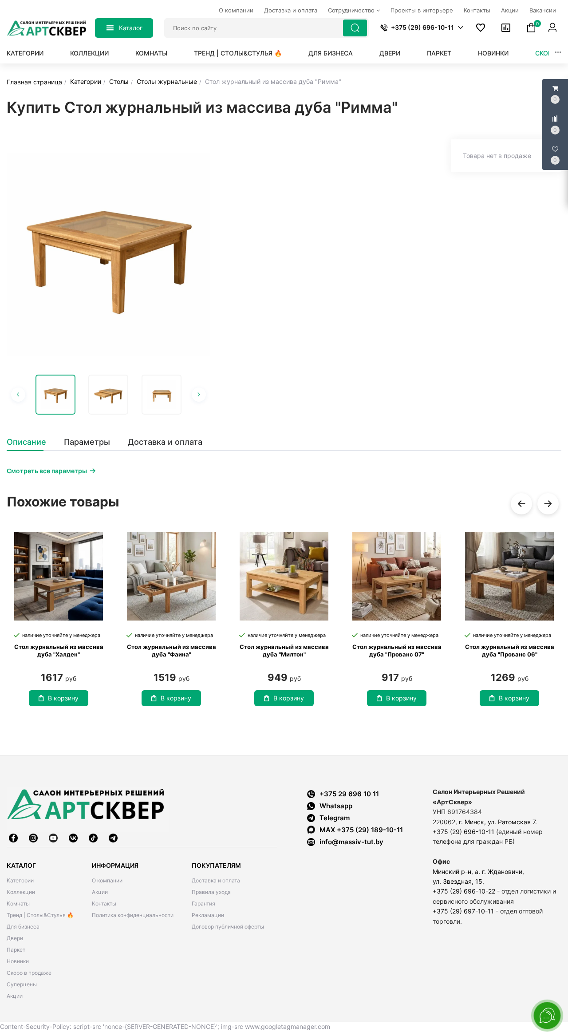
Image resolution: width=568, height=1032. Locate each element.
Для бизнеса (330, 53)
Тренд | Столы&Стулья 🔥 (238, 53)
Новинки (493, 53)
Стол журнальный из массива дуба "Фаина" (171, 650)
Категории (25, 53)
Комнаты (151, 53)
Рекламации (208, 915)
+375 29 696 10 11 (349, 794)
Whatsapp (336, 806)
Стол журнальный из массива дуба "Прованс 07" (397, 650)
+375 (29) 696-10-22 (464, 891)
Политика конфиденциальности (133, 915)
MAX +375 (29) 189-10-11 (361, 830)
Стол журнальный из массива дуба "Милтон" (284, 650)
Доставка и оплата (216, 880)
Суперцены (22, 984)
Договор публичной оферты (228, 926)
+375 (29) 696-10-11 (463, 831)
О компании (107, 880)
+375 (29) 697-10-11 (463, 911)
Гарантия (203, 903)
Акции (15, 995)
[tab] (31, 442)
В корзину (63, 698)
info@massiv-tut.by (351, 842)
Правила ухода (211, 892)
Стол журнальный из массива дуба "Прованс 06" (509, 650)
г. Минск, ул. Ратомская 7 (497, 822)
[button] (461, 27)
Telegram (335, 818)
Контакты (104, 903)
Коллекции (89, 53)
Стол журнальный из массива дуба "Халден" (58, 650)
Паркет (439, 53)
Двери (389, 53)
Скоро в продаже (29, 972)
